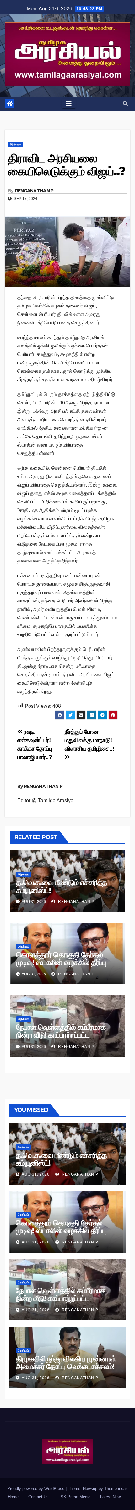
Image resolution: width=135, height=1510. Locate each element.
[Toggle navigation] (69, 103)
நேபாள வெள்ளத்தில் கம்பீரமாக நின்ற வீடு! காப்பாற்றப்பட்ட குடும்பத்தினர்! (60, 1034)
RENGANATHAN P (34, 190)
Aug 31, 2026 (36, 1174)
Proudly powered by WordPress (36, 1488)
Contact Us (38, 1496)
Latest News (111, 1496)
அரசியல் (15, 144)
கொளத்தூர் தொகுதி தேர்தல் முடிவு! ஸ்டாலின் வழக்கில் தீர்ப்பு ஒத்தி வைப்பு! (61, 962)
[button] (125, 103)
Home (13, 1496)
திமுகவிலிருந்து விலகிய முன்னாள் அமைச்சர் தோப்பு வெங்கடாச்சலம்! (66, 1362)
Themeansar (115, 1488)
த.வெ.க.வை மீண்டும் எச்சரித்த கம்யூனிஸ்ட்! (61, 886)
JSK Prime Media (74, 1496)
